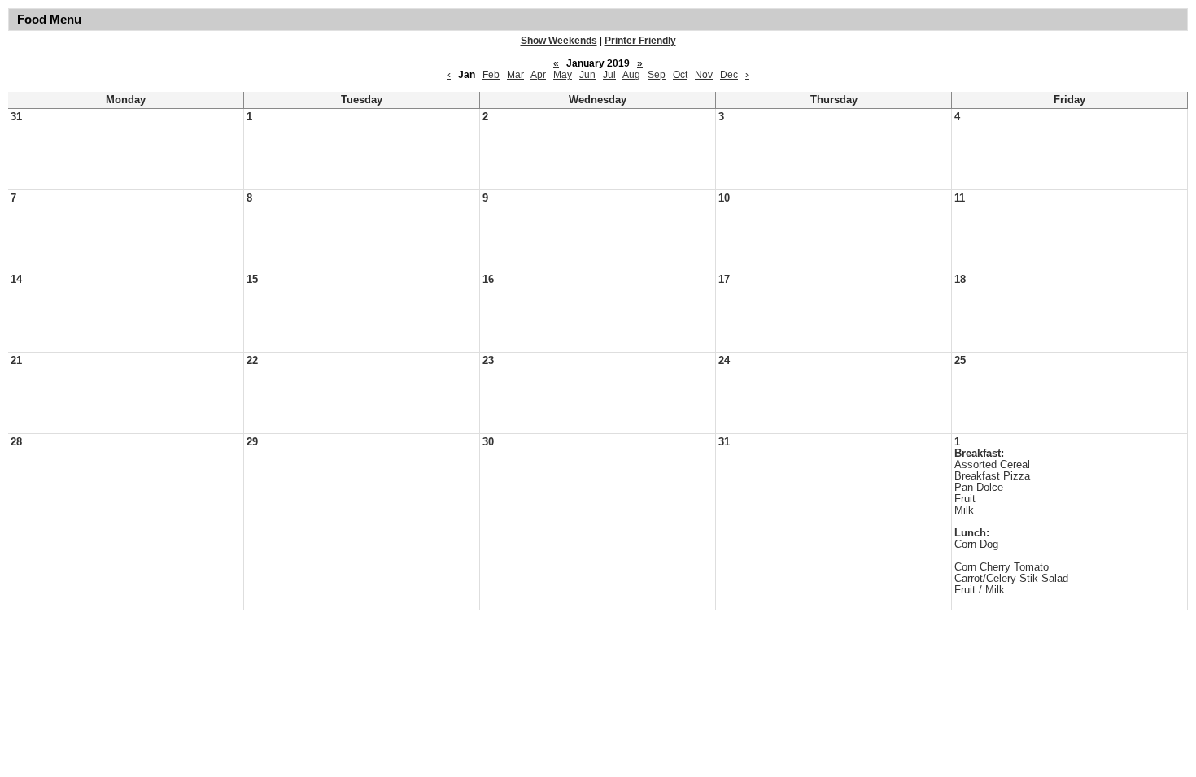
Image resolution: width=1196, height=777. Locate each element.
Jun (587, 74)
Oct (680, 74)
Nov (704, 74)
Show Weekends (559, 40)
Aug (631, 74)
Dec (729, 74)
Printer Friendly (640, 40)
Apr (538, 74)
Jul (609, 74)
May (562, 74)
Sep (657, 74)
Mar (515, 74)
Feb (491, 74)
